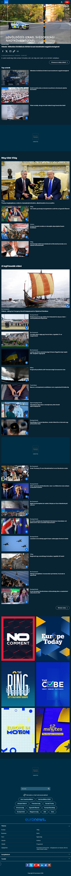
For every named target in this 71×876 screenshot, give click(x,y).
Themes (3, 826)
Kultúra (39, 840)
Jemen (32, 224)
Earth (38, 833)
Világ (3, 201)
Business (3, 833)
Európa (3, 829)
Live (67, 2)
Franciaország (36, 803)
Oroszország (20, 807)
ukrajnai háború (22, 803)
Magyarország (34, 811)
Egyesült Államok (34, 807)
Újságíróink (4, 847)
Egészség (39, 837)
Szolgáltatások (5, 854)
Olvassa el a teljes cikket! (58, 62)
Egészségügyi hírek (36, 402)
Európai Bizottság (49, 807)
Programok (40, 844)
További (3, 859)
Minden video (62, 607)
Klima (31, 367)
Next (2, 837)
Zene (52, 811)
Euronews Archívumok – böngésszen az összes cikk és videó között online (52, 848)
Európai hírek (34, 314)
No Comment (5, 309)
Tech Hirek (33, 385)
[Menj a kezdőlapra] (6, 2)
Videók (3, 844)
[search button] (48, 788)
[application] (35, 24)
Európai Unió (21, 811)
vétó (44, 811)
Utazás (3, 840)
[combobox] (35, 788)
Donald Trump (49, 803)
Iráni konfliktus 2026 (44, 799)
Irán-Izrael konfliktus (27, 799)
